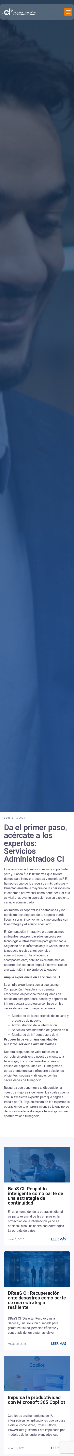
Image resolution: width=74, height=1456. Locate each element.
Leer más (58, 1239)
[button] (68, 12)
